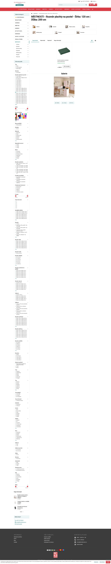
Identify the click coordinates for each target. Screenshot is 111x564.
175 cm (17, 223)
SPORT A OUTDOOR (75, 9)
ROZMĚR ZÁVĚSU (19, 210)
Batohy (17, 383)
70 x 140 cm (18, 449)
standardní (18, 425)
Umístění (17, 402)
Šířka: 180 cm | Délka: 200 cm (21, 322)
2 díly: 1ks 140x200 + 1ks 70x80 (22, 165)
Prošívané (18, 187)
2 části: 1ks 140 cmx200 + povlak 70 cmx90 (21, 230)
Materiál (17, 131)
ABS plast (18, 132)
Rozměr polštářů (18, 341)
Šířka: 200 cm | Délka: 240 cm (21, 335)
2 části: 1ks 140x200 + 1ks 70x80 (21, 235)
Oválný (17, 375)
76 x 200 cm (18, 263)
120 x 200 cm (18, 80)
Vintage (17, 480)
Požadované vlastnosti (20, 185)
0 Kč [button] (93, 5)
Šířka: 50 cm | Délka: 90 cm (21, 297)
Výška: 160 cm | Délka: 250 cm (21, 211)
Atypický (18, 371)
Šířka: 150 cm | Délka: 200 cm (21, 245)
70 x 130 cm (18, 355)
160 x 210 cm (18, 85)
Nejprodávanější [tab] (57, 40)
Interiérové (18, 404)
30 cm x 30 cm (19, 253)
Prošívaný (18, 151)
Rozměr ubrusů (18, 281)
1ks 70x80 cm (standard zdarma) (20, 180)
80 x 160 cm (18, 450)
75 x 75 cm (18, 262)
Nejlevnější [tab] (42, 40)
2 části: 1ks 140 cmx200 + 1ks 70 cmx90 (21, 228)
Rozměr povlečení (19, 162)
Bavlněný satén (19, 139)
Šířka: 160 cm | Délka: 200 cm (21, 247)
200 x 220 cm (18, 84)
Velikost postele (18, 448)
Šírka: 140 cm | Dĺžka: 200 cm (21, 89)
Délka (16, 107)
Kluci (17, 409)
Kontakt (15, 542)
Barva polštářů (18, 123)
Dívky (17, 412)
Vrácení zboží (46, 540)
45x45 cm (18, 346)
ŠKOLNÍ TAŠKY (31, 9)
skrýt (16, 104)
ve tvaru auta (18, 424)
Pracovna (18, 56)
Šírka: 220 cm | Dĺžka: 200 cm (21, 97)
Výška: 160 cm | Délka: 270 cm (21, 213)
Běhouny (18, 387)
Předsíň (17, 54)
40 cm (17, 454)
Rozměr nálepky (18, 255)
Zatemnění (17, 461)
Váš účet (94, 1)
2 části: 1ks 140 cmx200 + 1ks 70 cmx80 (21, 226)
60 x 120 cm (18, 259)
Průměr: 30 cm (19, 282)
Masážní (17, 384)
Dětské (17, 416)
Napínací (18, 189)
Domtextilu (18, 72)
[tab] (92, 40)
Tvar (16, 369)
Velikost (17, 293)
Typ (16, 64)
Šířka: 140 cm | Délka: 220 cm (21, 319)
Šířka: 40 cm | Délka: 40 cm (21, 271)
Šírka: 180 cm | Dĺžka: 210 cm (21, 101)
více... (16, 120)
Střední (17, 463)
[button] (96, 5)
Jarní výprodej (19, 67)
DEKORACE (66, 9)
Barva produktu (18, 112)
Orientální (18, 475)
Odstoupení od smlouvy (49, 542)
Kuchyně (17, 46)
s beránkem (18, 426)
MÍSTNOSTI (17, 42)
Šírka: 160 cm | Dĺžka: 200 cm (21, 88)
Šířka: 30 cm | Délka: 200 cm (21, 287)
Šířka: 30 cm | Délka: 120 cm (21, 285)
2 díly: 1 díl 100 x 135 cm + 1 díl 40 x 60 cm (21, 164)
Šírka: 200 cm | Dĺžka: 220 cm (21, 96)
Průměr (16, 194)
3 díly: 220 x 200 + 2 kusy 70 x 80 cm (22, 173)
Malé (17, 462)
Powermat (18, 458)
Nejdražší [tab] (50, 40)
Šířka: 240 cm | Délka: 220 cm (21, 100)
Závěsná (18, 385)
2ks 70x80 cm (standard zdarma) (20, 178)
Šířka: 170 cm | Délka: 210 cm (21, 331)
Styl (16, 472)
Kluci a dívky (18, 410)
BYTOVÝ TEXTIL (58, 9)
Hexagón (18, 377)
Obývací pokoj (19, 48)
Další (21, 511)
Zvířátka (17, 156)
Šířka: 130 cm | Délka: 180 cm (21, 243)
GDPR (15, 538)
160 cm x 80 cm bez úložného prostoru (21, 309)
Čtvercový (18, 376)
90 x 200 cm (18, 78)
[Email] (79, 1)
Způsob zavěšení (19, 362)
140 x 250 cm (18, 357)
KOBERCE (51, 9)
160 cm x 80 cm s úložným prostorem (21, 311)
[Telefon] (75, 540)
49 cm (17, 128)
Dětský (17, 434)
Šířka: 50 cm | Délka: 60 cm (21, 277)
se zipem (18, 395)
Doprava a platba (47, 536)
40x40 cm (18, 343)
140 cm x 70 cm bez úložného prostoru (21, 304)
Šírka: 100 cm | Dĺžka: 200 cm (21, 93)
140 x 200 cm (18, 81)
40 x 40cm (18, 342)
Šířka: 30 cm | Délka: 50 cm (21, 270)
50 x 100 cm (18, 257)
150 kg (17, 146)
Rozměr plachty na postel (20, 74)
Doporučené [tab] (35, 40)
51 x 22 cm (18, 258)
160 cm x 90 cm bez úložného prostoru (21, 314)
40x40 (17, 354)
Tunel (17, 366)
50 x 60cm (18, 347)
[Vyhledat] (86, 5)
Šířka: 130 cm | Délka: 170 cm (21, 242)
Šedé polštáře (18, 124)
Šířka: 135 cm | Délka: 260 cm (21, 215)
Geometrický (18, 436)
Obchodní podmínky (18, 536)
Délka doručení (47, 538)
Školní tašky (18, 68)
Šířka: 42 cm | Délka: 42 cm (21, 273)
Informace (18, 535)
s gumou (18, 190)
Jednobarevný (19, 437)
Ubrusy (17, 388)
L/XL (17, 445)
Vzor (16, 430)
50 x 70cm (18, 349)
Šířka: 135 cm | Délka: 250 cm (21, 214)
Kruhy (17, 367)
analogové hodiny (19, 400)
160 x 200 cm (18, 76)
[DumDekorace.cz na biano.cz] (55, 554)
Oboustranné (18, 186)
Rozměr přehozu (18, 328)
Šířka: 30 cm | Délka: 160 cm (21, 286)
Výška (16, 453)
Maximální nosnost (19, 143)
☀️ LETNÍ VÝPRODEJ (22, 9)
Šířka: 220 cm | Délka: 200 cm (21, 324)
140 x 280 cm (18, 358)
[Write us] (75, 544)
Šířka (16, 484)
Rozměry (17, 353)
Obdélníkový (18, 372)
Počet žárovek (18, 199)
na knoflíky (18, 393)
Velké (17, 465)
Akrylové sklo (18, 135)
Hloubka (17, 127)
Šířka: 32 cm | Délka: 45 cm (21, 289)
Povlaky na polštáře (19, 175)
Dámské (17, 413)
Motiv (16, 149)
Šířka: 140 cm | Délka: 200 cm (21, 318)
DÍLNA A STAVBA (86, 9)
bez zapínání (18, 396)
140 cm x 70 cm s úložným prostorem (21, 307)
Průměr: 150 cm (19, 294)
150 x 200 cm (18, 359)
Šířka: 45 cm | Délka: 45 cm (21, 274)
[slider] (15, 108)
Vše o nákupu (48, 535)
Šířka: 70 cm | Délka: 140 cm (21, 298)
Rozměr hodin (18, 251)
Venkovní (18, 405)
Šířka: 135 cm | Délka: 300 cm (21, 218)
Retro (17, 478)
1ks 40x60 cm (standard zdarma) (20, 182)
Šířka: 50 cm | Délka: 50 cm (21, 275)
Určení (16, 408)
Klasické (17, 420)
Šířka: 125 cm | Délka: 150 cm (21, 241)
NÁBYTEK (44, 9)
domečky (18, 422)
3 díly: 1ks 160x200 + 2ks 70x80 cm (22, 168)
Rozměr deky (18, 239)
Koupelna (18, 50)
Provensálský (18, 476)
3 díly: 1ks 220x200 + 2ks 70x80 (22, 170)
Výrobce (17, 71)
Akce (17, 65)
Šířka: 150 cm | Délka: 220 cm (21, 246)
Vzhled (16, 418)
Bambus (17, 136)
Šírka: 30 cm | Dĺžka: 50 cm (21, 300)
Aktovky (17, 381)
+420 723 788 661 (20, 520)
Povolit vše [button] (108, 562)
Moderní (17, 474)
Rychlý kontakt (19, 524)
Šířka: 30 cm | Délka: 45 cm (21, 283)
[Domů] (20, 4)
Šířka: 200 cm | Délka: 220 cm (21, 323)
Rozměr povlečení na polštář (19, 268)
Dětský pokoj (18, 52)
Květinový (18, 438)
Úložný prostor (18, 467)
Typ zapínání (18, 392)
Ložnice (17, 44)
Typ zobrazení (18, 399)
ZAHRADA (38, 9)
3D (16, 421)
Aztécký (17, 433)
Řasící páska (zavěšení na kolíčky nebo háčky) (21, 364)
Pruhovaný (18, 152)
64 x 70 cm (18, 261)
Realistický (18, 155)
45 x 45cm (18, 345)
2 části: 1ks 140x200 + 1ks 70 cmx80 (21, 233)
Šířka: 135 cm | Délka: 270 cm (21, 217)
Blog (15, 540)
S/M (17, 444)
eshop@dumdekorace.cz (21, 522)
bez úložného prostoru (20, 470)
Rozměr (17, 222)
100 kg (17, 144)
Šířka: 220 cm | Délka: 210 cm (21, 77)
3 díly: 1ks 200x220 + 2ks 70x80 (22, 169)
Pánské (17, 414)
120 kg (17, 147)
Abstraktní (18, 432)
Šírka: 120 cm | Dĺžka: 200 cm (21, 92)
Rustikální (18, 479)
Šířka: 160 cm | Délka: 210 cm (21, 330)
